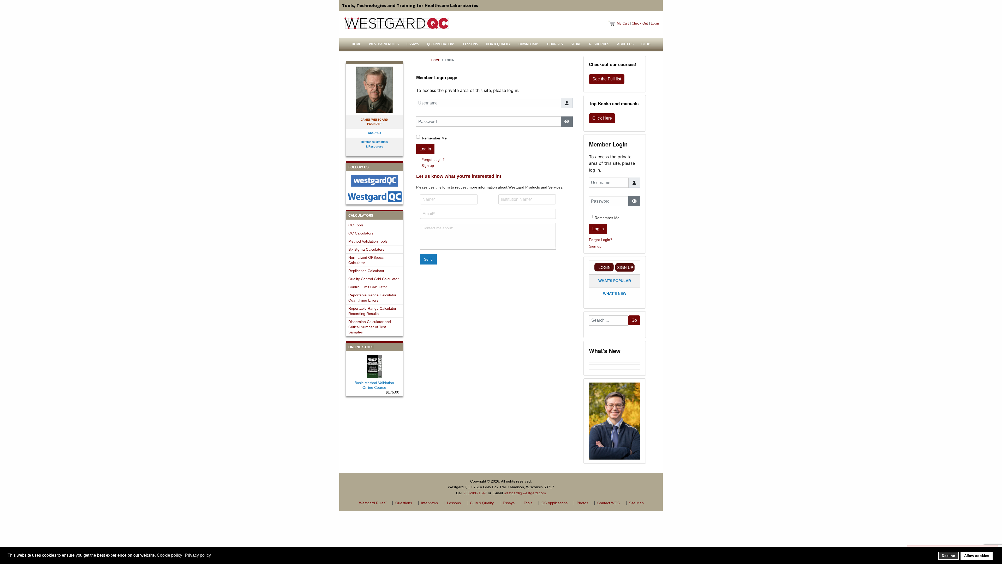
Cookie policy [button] (169, 555)
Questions (403, 503)
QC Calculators (360, 233)
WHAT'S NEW (614, 293)
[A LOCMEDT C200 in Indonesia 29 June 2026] (614, 365)
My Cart (623, 23)
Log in (425, 149)
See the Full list (606, 79)
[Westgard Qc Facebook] (374, 181)
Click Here (602, 118)
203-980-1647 (475, 493)
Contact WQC (608, 503)
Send (428, 259)
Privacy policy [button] (198, 555)
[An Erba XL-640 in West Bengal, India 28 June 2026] (614, 368)
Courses (555, 44)
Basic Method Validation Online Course (374, 385)
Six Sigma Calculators (366, 249)
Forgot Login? (433, 159)
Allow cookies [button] (976, 556)
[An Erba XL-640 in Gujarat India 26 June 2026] (614, 370)
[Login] (604, 267)
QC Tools (355, 225)
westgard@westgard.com (525, 493)
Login (655, 23)
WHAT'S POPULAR (614, 281)
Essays (413, 44)
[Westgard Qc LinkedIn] (374, 196)
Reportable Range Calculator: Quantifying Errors (372, 297)
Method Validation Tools (367, 241)
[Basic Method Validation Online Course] (374, 365)
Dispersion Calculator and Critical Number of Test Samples (369, 327)
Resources (599, 44)
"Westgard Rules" (372, 503)
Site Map (636, 503)
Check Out (640, 23)
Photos (582, 503)
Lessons (470, 44)
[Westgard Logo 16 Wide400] (396, 23)
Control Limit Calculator (367, 287)
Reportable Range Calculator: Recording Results (372, 311)
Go (634, 320)
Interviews (429, 503)
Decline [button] (948, 556)
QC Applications (441, 44)
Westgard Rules (384, 44)
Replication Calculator (366, 271)
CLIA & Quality (498, 44)
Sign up (427, 165)
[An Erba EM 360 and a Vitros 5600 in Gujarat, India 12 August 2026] (614, 361)
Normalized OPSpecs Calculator (366, 260)
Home (356, 44)
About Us (625, 44)
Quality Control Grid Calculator (373, 279)
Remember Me (434, 138)
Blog (645, 44)
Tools (528, 503)
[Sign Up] (625, 267)
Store (576, 44)
